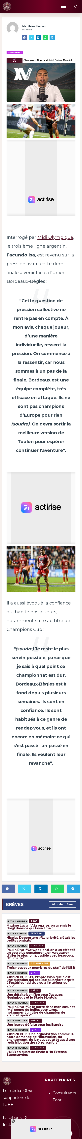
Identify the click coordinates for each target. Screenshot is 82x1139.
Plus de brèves (62, 904)
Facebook (12, 1117)
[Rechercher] (75, 6)
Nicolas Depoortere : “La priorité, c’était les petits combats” (41, 939)
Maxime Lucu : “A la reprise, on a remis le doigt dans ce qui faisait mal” (39, 927)
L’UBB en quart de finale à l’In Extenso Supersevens (37, 1053)
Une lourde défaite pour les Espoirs (35, 1025)
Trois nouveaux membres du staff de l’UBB (41, 968)
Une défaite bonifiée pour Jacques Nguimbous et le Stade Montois (34, 996)
